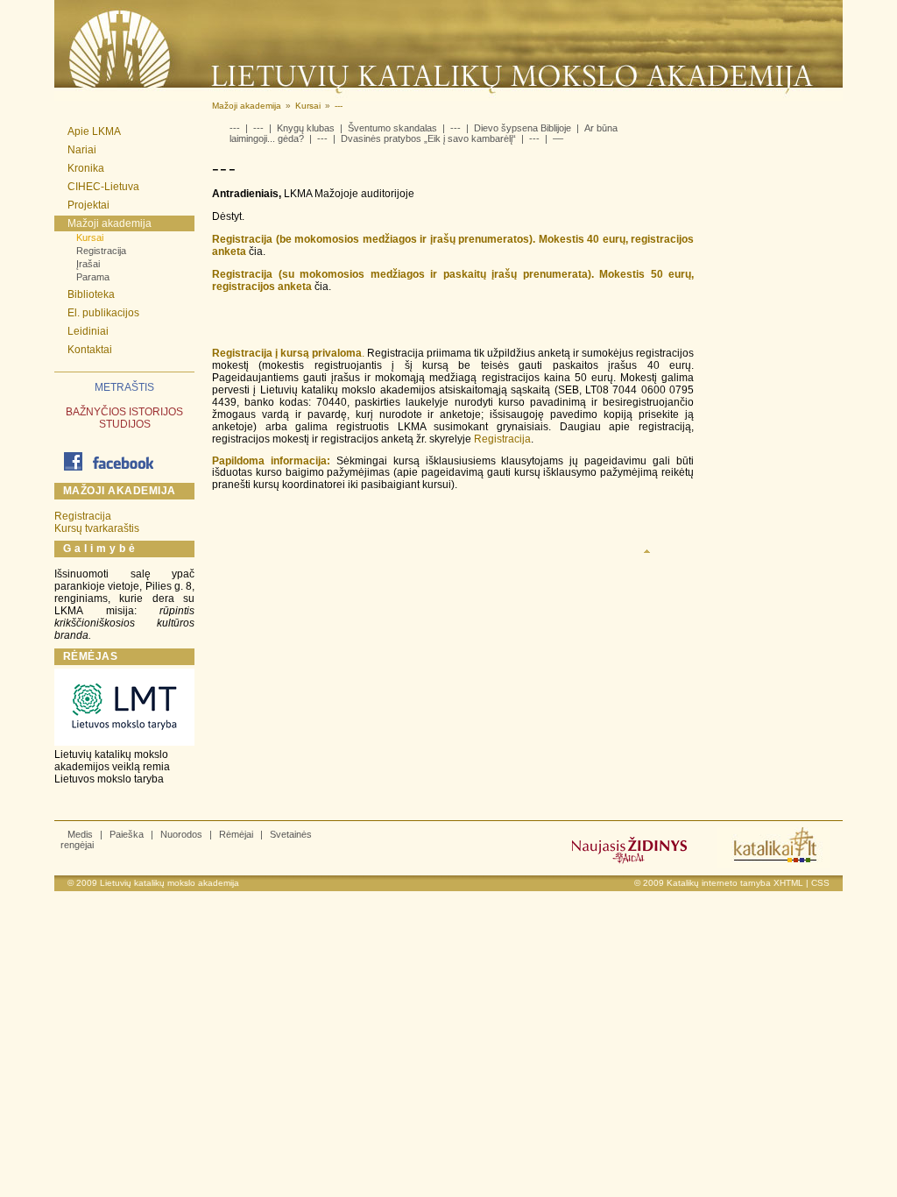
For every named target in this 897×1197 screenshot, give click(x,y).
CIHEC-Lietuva (103, 187)
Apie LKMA (94, 131)
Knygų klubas (306, 128)
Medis (80, 834)
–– (558, 138)
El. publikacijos (103, 313)
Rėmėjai (236, 834)
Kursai (89, 237)
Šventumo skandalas (392, 128)
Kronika (85, 168)
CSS (820, 883)
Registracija (101, 250)
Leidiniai (88, 331)
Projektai (88, 205)
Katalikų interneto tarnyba (719, 883)
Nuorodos (181, 834)
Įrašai (88, 264)
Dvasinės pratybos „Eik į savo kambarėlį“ (428, 138)
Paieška (126, 834)
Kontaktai (89, 350)
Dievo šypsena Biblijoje (522, 128)
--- (235, 128)
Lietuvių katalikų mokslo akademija (169, 883)
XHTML (788, 883)
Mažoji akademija (109, 223)
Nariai (81, 150)
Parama (92, 277)
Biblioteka (91, 294)
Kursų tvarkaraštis (96, 528)
